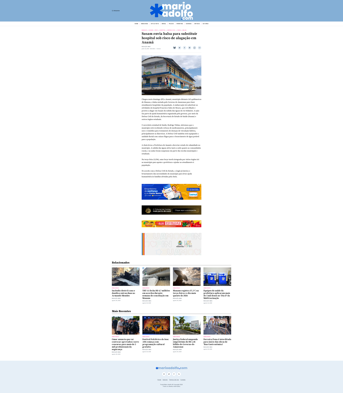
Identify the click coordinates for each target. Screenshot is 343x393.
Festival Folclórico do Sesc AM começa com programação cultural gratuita (155, 343)
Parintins (180, 23)
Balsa (185, 30)
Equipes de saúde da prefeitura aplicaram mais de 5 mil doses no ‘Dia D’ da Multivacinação (216, 294)
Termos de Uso (174, 379)
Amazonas (144, 23)
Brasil (164, 23)
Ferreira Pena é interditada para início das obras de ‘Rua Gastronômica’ (217, 342)
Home (136, 23)
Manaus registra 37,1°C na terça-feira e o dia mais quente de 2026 (186, 293)
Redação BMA (146, 46)
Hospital (163, 30)
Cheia (179, 30)
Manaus (144, 30)
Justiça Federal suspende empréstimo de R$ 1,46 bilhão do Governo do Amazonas (185, 343)
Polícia (171, 23)
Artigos (197, 23)
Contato (183, 379)
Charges (189, 23)
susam (151, 30)
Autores (205, 23)
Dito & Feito (155, 23)
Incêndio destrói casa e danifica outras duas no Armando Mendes (123, 293)
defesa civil (171, 30)
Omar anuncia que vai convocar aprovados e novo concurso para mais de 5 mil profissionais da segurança (125, 344)
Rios (156, 30)
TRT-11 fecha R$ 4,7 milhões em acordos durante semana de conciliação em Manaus (156, 294)
